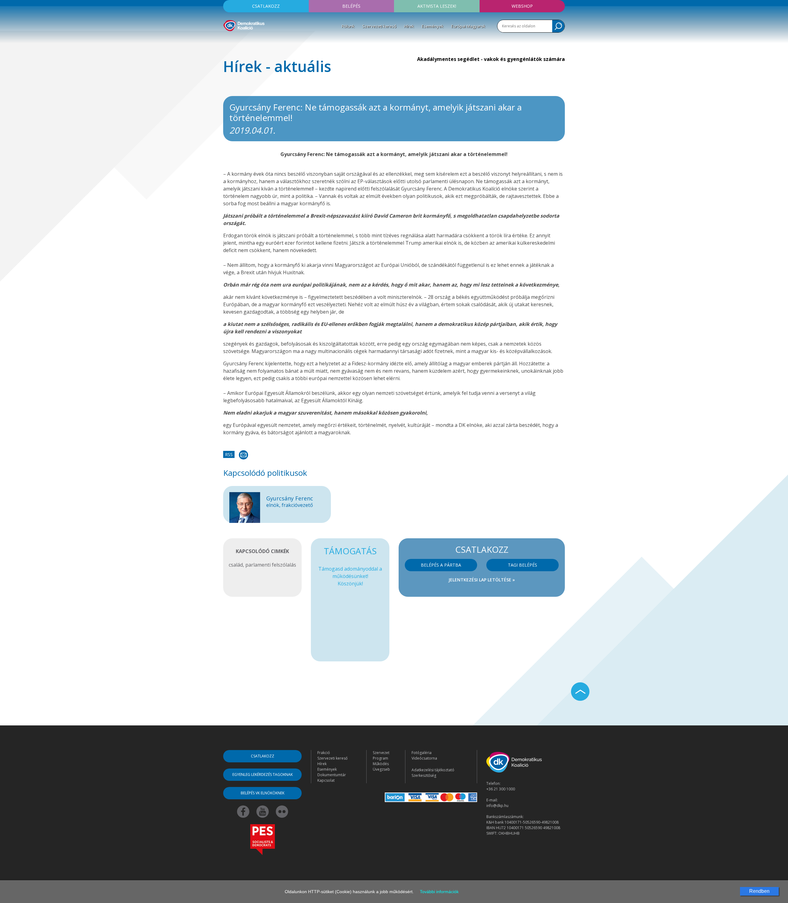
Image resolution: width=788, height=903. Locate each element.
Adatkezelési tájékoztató (433, 770)
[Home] (244, 24)
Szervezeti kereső (379, 26)
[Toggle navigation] (227, 40)
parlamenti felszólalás (270, 564)
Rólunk (348, 26)
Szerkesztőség (424, 775)
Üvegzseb (381, 769)
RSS (229, 454)
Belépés (351, 6)
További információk (439, 891)
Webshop (522, 6)
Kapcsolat (326, 780)
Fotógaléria (422, 752)
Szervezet (381, 752)
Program (380, 758)
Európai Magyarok (468, 26)
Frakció (323, 752)
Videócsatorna (424, 758)
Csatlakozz (266, 6)
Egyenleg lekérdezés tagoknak (262, 774)
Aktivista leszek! (436, 6)
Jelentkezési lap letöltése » (481, 580)
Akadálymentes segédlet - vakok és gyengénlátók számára (491, 59)
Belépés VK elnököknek (262, 793)
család (236, 564)
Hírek (409, 26)
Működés (381, 763)
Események (433, 26)
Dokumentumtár (331, 774)
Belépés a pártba (441, 565)
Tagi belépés (522, 565)
